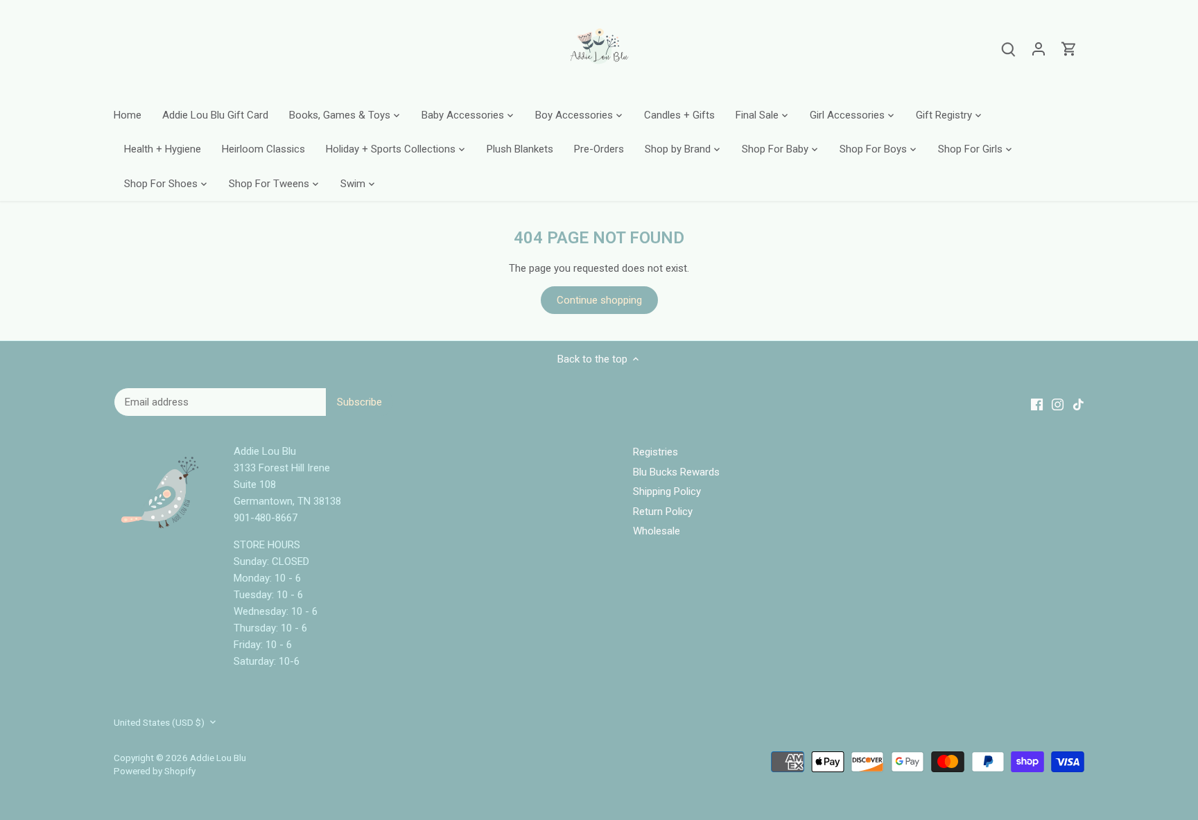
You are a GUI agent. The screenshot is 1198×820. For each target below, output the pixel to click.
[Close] (1153, 637)
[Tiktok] (1021, 752)
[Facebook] (979, 752)
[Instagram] (1000, 752)
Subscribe (1105, 710)
